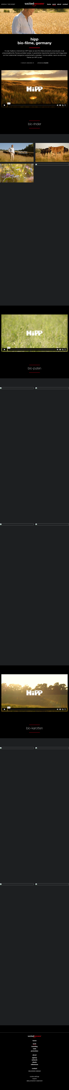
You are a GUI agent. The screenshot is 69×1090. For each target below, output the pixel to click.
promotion (34, 1051)
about (59, 4)
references (34, 1064)
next (9, 4)
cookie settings (34, 1076)
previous (4, 4)
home (49, 4)
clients (34, 1062)
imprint (34, 1079)
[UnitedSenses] (34, 4)
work (54, 4)
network (34, 1060)
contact (65, 4)
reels (34, 1048)
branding (35, 1046)
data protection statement (34, 1071)
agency (34, 1057)
